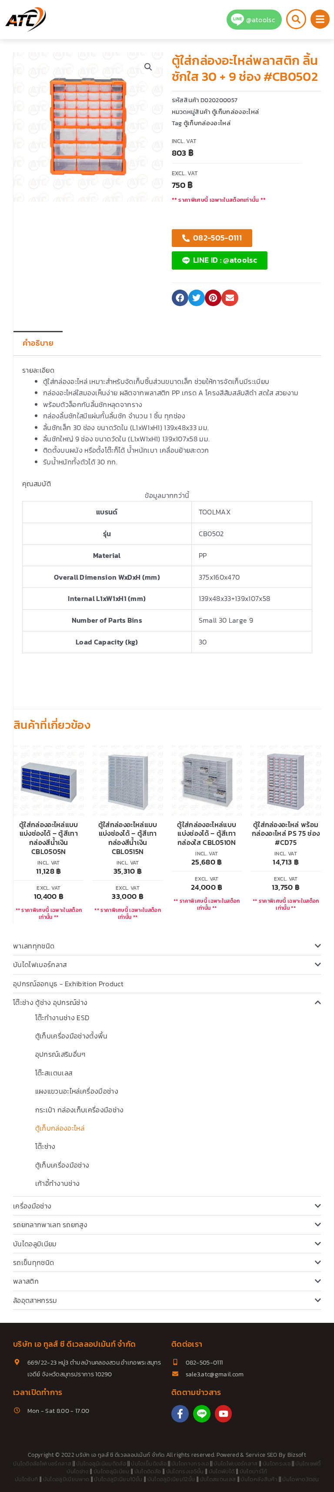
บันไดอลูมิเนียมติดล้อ (101, 1463)
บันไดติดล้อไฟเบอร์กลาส (42, 1463)
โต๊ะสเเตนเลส (54, 1073)
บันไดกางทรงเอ (190, 1463)
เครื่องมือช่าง (32, 1206)
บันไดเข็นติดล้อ (149, 1463)
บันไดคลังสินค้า (258, 1479)
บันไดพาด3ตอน (300, 1479)
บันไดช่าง (77, 1471)
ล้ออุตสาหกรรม (35, 1300)
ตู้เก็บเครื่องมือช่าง (62, 1165)
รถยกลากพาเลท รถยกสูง (50, 1224)
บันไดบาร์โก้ (253, 1471)
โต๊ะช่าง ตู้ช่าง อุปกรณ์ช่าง (50, 1002)
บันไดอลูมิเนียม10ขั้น (118, 1479)
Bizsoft (296, 1455)
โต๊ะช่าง (45, 1146)
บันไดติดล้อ (147, 1471)
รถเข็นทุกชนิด (33, 1262)
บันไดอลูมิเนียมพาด (66, 1479)
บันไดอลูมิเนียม (35, 1243)
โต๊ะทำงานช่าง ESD (62, 1017)
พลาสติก (26, 1281)
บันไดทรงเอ (277, 1463)
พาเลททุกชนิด (33, 946)
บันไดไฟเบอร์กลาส (40, 964)
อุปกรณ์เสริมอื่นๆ (60, 1054)
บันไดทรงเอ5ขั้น (185, 1471)
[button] (148, 67)
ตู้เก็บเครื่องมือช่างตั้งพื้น (71, 1036)
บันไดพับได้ (222, 1471)
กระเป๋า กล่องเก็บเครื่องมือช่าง (79, 1110)
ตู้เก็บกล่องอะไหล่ (59, 1128)
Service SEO (261, 1455)
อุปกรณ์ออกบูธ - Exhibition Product (68, 983)
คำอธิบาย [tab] (38, 343)
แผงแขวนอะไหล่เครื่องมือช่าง (76, 1091)
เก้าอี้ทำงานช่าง (57, 1183)
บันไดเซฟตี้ (308, 1463)
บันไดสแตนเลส (218, 1479)
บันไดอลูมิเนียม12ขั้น (171, 1479)
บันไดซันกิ (26, 1479)
